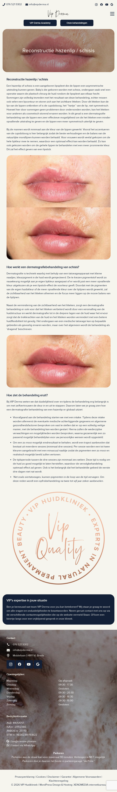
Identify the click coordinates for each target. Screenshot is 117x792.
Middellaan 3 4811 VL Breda (28, 655)
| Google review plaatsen (23, 741)
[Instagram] (96, 4)
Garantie (66, 776)
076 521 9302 (20, 644)
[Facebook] (101, 4)
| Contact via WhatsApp (22, 745)
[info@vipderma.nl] (10, 650)
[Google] (111, 4)
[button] (112, 14)
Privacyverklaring (24, 776)
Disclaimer (54, 776)
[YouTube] (106, 4)
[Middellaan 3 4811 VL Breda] (10, 655)
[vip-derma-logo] (58, 13)
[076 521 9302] (10, 644)
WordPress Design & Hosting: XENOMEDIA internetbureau (72, 784)
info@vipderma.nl (22, 650)
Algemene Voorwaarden (87, 776)
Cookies (41, 776)
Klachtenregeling (58, 780)
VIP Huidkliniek (29, 784)
